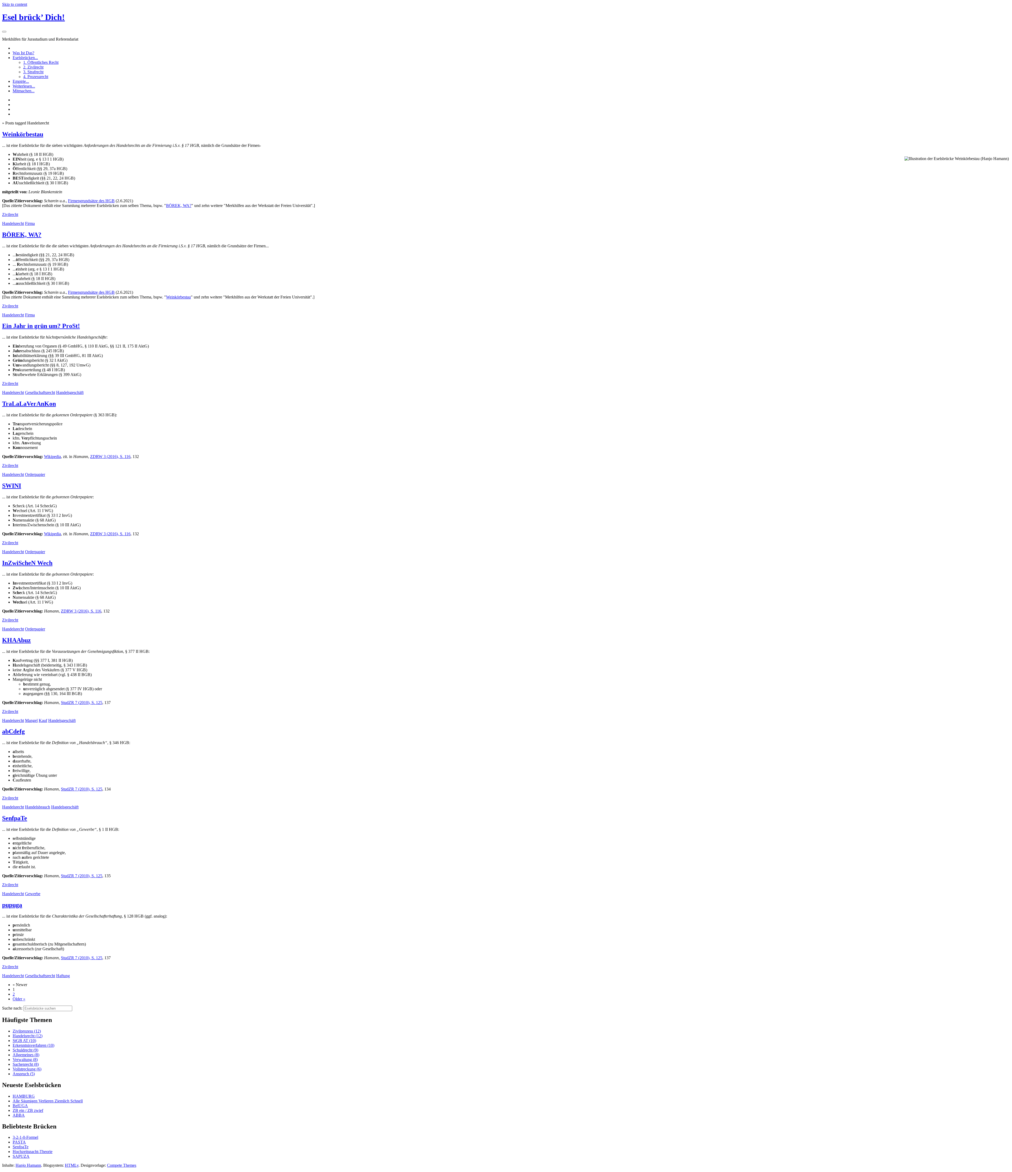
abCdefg (13, 731)
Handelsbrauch (37, 807)
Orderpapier (35, 474)
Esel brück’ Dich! (33, 17)
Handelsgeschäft (70, 392)
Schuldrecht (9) (25, 1050)
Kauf (43, 720)
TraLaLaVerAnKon (29, 403)
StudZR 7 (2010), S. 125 (81, 702)
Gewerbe (32, 893)
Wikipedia (52, 456)
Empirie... (21, 81)
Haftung (63, 975)
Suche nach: (12, 1008)
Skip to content (14, 4)
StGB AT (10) (24, 1040)
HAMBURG (24, 1096)
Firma (30, 223)
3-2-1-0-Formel (25, 1137)
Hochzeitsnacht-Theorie (32, 1151)
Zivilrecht (10, 214)
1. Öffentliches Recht (41, 62)
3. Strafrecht (33, 72)
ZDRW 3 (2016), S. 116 (110, 456)
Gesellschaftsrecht (40, 392)
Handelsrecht (13, 223)
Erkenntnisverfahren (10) (33, 1045)
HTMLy (72, 1165)
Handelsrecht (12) (27, 1036)
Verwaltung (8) (25, 1059)
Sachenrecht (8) (26, 1064)
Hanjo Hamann (28, 1165)
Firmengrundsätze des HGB (91, 201)
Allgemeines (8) (26, 1055)
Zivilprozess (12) (27, 1031)
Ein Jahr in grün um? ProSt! (41, 325)
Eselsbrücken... (25, 57)
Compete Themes (121, 1165)
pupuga (12, 904)
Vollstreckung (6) (27, 1069)
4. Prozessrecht (35, 76)
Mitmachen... (24, 91)
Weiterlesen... (24, 86)
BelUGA (20, 1105)
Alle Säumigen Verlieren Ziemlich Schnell (48, 1101)
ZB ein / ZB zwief (28, 1110)
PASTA (19, 1142)
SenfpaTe (14, 818)
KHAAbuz (16, 640)
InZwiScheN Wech (27, 563)
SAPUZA (21, 1156)
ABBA (19, 1115)
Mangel (31, 720)
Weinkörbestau (22, 134)
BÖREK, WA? (178, 205)
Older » (19, 999)
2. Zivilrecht (33, 67)
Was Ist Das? (23, 53)
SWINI (11, 485)
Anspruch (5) (24, 1074)
